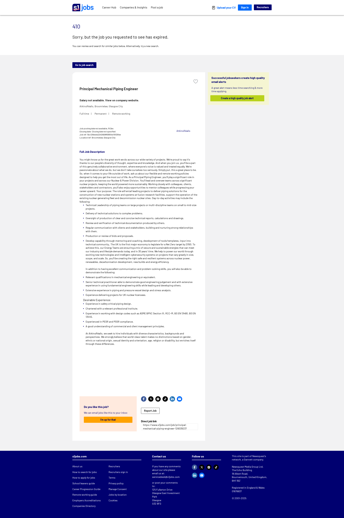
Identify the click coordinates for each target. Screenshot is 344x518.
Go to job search (84, 65)
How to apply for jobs (83, 477)
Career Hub (109, 7)
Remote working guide (84, 494)
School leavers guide (83, 483)
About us (77, 466)
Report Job (150, 410)
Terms (112, 477)
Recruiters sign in (118, 472)
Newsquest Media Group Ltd (247, 466)
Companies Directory (83, 505)
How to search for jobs (84, 472)
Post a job (157, 7)
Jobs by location (118, 494)
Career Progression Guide (86, 489)
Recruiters (263, 7)
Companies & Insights (133, 7)
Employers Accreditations (86, 500)
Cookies (113, 500)
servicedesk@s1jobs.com (166, 476)
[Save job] (195, 81)
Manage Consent (118, 489)
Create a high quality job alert (237, 98)
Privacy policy (116, 483)
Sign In (245, 7)
